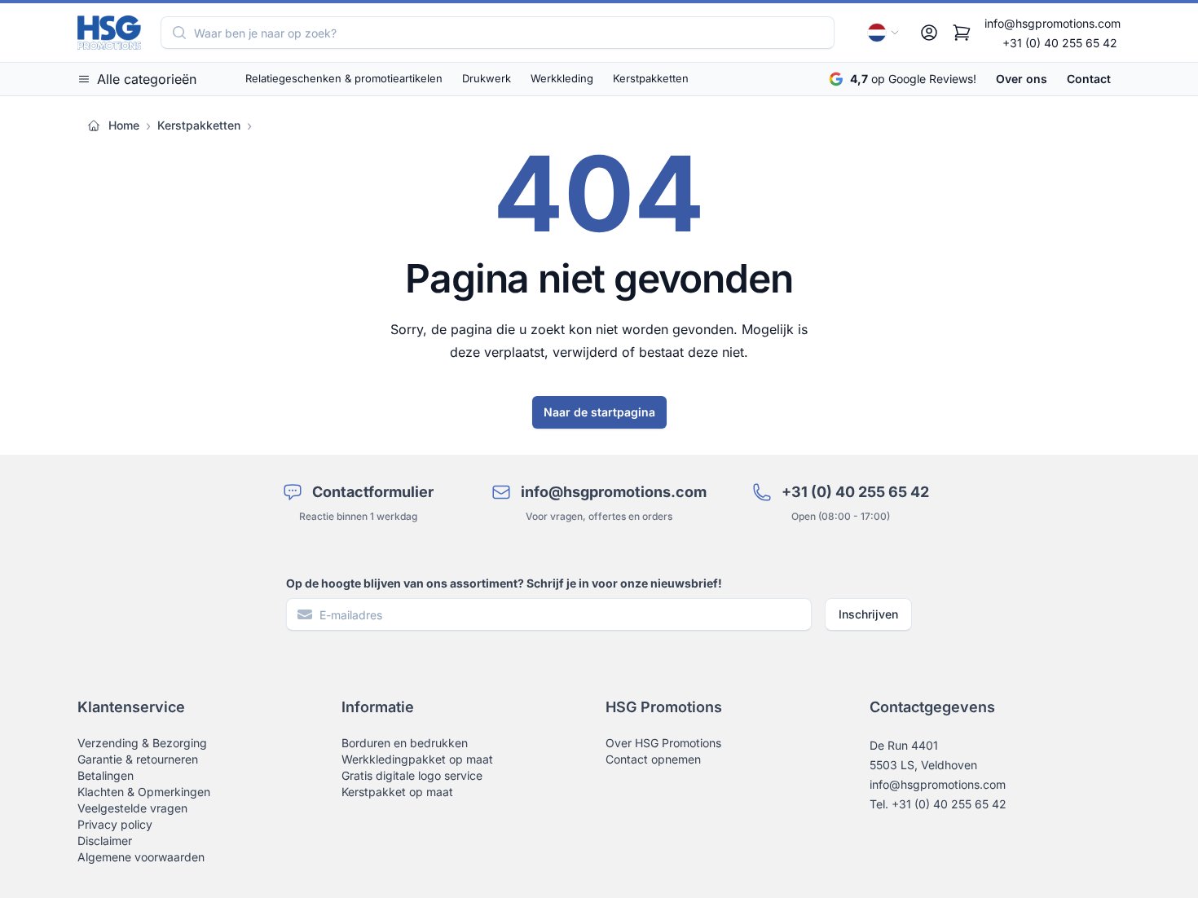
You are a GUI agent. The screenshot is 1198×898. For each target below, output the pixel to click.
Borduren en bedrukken (404, 743)
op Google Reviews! (913, 79)
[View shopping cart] (961, 32)
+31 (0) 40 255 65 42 (1059, 43)
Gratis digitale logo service (411, 775)
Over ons (1021, 79)
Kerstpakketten (198, 125)
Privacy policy (114, 824)
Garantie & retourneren (137, 759)
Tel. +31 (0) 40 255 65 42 (938, 804)
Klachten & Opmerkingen (143, 792)
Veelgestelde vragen (132, 808)
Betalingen (105, 775)
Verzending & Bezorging (142, 743)
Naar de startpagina (599, 412)
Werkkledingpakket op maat (417, 759)
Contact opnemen (653, 759)
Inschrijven (868, 614)
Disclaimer (104, 840)
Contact (1089, 79)
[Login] (929, 32)
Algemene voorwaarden (141, 857)
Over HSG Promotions (663, 743)
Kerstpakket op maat (397, 792)
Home (123, 125)
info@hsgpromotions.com (1052, 23)
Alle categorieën (146, 79)
